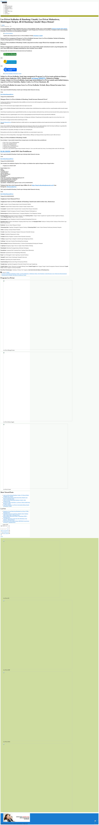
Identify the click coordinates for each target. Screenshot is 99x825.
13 (5, 530)
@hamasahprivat (11, 186)
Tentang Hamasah (8, 6)
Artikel (6, 12)
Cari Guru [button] (7, 13)
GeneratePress (31, 823)
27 (5, 533)
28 (6, 533)
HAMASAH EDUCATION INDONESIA (10, 16)
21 (6, 531)
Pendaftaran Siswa (8, 8)
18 (2, 531)
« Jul (2, 536)
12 (4, 530)
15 (8, 530)
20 (5, 531)
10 (1, 530)
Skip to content (4, 1)
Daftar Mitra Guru (8, 11)
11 (2, 530)
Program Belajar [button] (8, 7)
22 (8, 531)
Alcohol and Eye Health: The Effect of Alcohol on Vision (14, 275)
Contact (6, 9)
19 (4, 531)
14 (6, 530)
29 (8, 533)
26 (4, 533)
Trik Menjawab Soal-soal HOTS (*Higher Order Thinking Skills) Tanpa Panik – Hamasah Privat (15, 514)
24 (1, 533)
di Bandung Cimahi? (38, 35)
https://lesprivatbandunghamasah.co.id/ (43, 185)
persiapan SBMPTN (38, 78)
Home (6, 4)
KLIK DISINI (5, 151)
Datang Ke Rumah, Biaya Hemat (59, 28)
